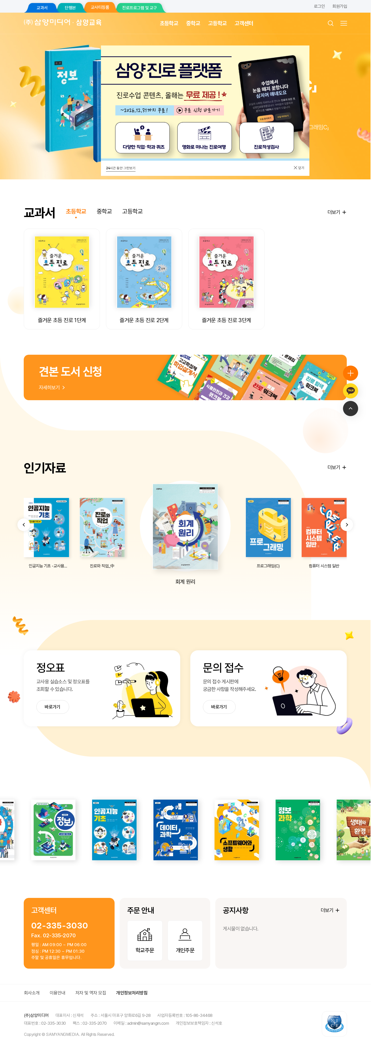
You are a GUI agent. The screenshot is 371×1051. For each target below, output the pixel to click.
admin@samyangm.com (148, 1023)
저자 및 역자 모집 (90, 992)
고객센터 (244, 23)
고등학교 (217, 23)
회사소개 (32, 992)
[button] (23, 524)
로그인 (319, 6)
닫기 (301, 168)
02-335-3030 (59, 925)
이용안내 (57, 992)
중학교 (193, 23)
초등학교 (169, 23)
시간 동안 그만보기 (121, 168)
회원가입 (339, 6)
